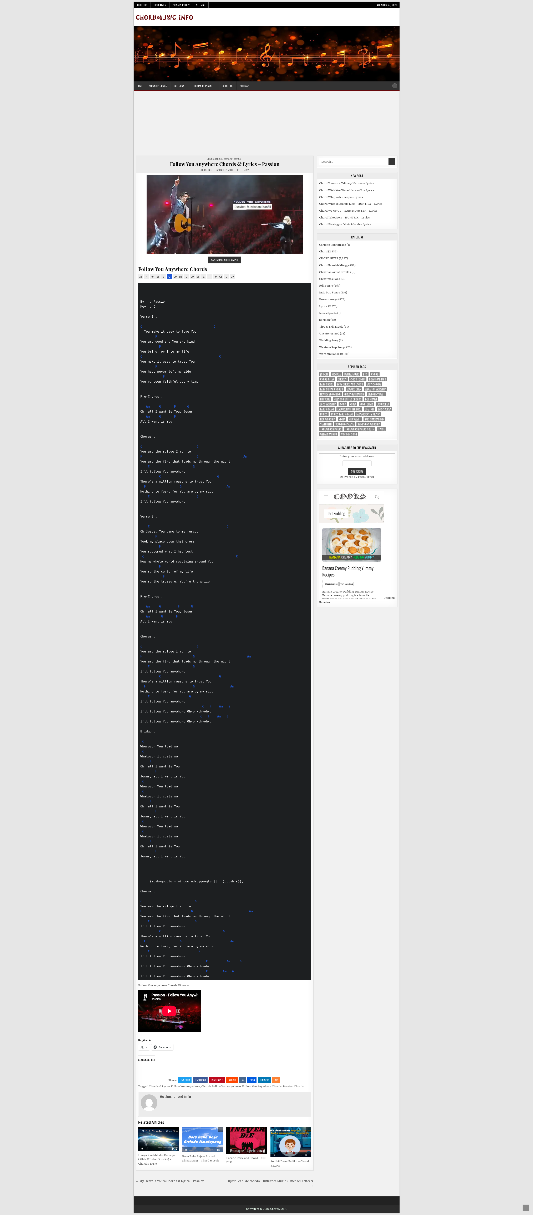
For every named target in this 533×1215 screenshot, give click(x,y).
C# (175, 277)
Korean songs (328, 299)
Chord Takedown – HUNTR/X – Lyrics (344, 217)
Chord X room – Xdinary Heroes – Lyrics (346, 183)
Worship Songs (158, 86)
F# (215, 277)
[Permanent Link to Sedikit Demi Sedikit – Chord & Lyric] (290, 1142)
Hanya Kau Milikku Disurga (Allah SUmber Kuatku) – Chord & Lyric (156, 1159)
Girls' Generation (354, 394)
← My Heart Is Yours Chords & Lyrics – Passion (170, 1181)
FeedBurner (366, 476)
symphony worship (368, 424)
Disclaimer (160, 5)
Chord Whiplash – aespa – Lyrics (341, 197)
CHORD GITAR (328, 258)
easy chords (374, 384)
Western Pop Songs (332, 347)
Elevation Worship (375, 389)
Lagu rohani (327, 409)
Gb (220, 277)
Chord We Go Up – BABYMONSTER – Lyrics (348, 210)
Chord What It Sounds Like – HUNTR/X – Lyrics (350, 203)
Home (140, 86)
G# (232, 277)
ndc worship (327, 419)
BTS (365, 374)
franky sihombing (330, 394)
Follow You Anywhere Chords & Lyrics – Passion (225, 164)
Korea (353, 404)
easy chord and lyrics (350, 384)
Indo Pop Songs (329, 292)
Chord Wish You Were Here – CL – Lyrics (346, 190)
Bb (158, 277)
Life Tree (369, 409)
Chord (210, 158)
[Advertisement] (266, 124)
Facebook (201, 1080)
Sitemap (200, 5)
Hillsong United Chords (347, 399)
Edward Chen (354, 389)
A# (152, 277)
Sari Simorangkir (374, 419)
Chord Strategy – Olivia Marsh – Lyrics (345, 224)
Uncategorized (329, 333)
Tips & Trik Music (331, 326)
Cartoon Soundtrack (332, 244)
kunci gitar (366, 404)
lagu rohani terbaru (349, 409)
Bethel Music (351, 374)
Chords (342, 379)
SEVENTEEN (326, 424)
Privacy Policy (181, 5)
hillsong (325, 399)
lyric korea (384, 409)
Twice (381, 429)
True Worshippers (330, 429)
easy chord (326, 384)
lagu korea (383, 404)
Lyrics (218, 158)
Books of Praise (203, 86)
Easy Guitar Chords (331, 389)
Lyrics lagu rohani (342, 414)
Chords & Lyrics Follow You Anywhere (174, 1086)
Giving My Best (376, 394)
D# (192, 277)
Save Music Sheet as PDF (224, 260)
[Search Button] (394, 85)
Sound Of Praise (344, 424)
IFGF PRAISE (371, 399)
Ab (140, 277)
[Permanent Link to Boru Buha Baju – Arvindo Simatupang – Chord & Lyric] (202, 1139)
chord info (206, 170)
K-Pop (343, 404)
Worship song (349, 434)
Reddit (232, 1080)
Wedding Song (328, 340)
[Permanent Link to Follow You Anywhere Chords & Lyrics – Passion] (224, 214)
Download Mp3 (377, 379)
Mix (277, 1080)
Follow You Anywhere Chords (262, 1086)
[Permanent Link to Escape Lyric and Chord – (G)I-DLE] (246, 1140)
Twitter (185, 1080)
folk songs (326, 285)
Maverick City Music (368, 414)
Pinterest (217, 1080)
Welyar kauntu (328, 434)
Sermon (324, 319)
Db (180, 277)
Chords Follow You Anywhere (221, 1086)
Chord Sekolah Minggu (334, 265)
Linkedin (264, 1080)
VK (243, 1080)
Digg (252, 1080)
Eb (198, 277)
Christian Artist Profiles (335, 272)
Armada (336, 374)
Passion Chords (293, 1086)
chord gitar (327, 379)
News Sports (328, 313)
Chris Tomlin (357, 379)
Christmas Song (329, 279)
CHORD (375, 374)
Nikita (342, 419)
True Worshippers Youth (359, 429)
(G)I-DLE (324, 374)
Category (179, 86)
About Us (142, 5)
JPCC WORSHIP (328, 404)
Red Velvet (355, 419)
